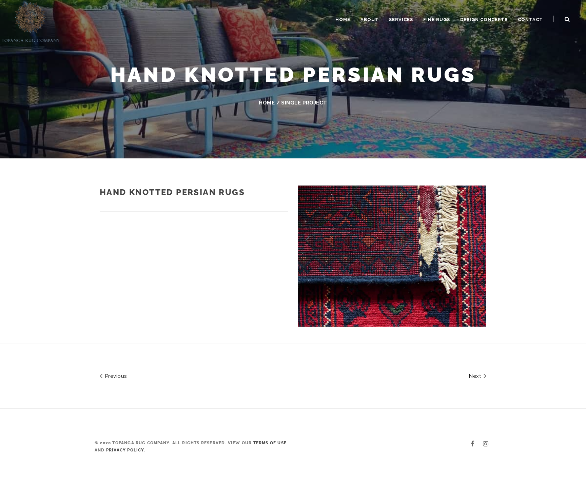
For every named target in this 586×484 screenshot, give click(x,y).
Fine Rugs (436, 19)
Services (401, 19)
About (369, 19)
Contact (530, 19)
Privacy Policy (125, 450)
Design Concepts (484, 19)
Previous (114, 376)
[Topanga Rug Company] (30, 21)
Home (342, 19)
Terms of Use (270, 443)
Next (475, 376)
